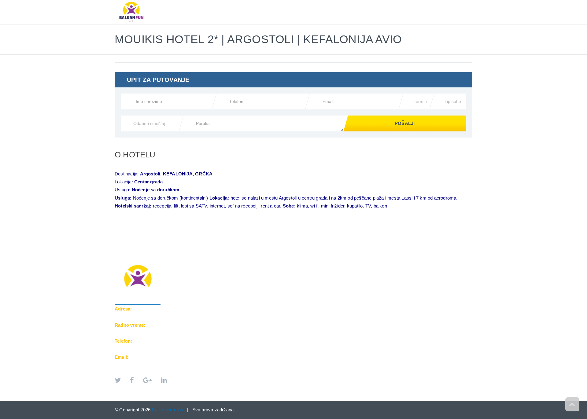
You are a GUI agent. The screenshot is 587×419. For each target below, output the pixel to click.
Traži (460, 3)
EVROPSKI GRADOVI (296, 3)
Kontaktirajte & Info (417, 3)
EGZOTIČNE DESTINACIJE (355, 3)
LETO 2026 (253, 3)
